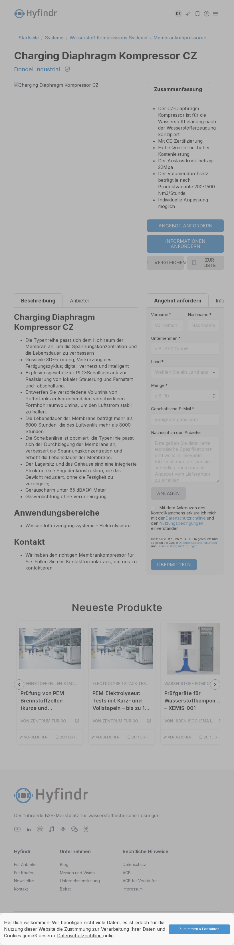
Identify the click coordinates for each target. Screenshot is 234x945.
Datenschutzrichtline (80, 935)
